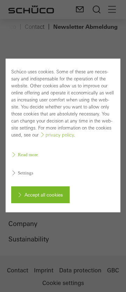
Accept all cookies (43, 195)
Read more (28, 154)
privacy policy (60, 135)
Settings (25, 172)
